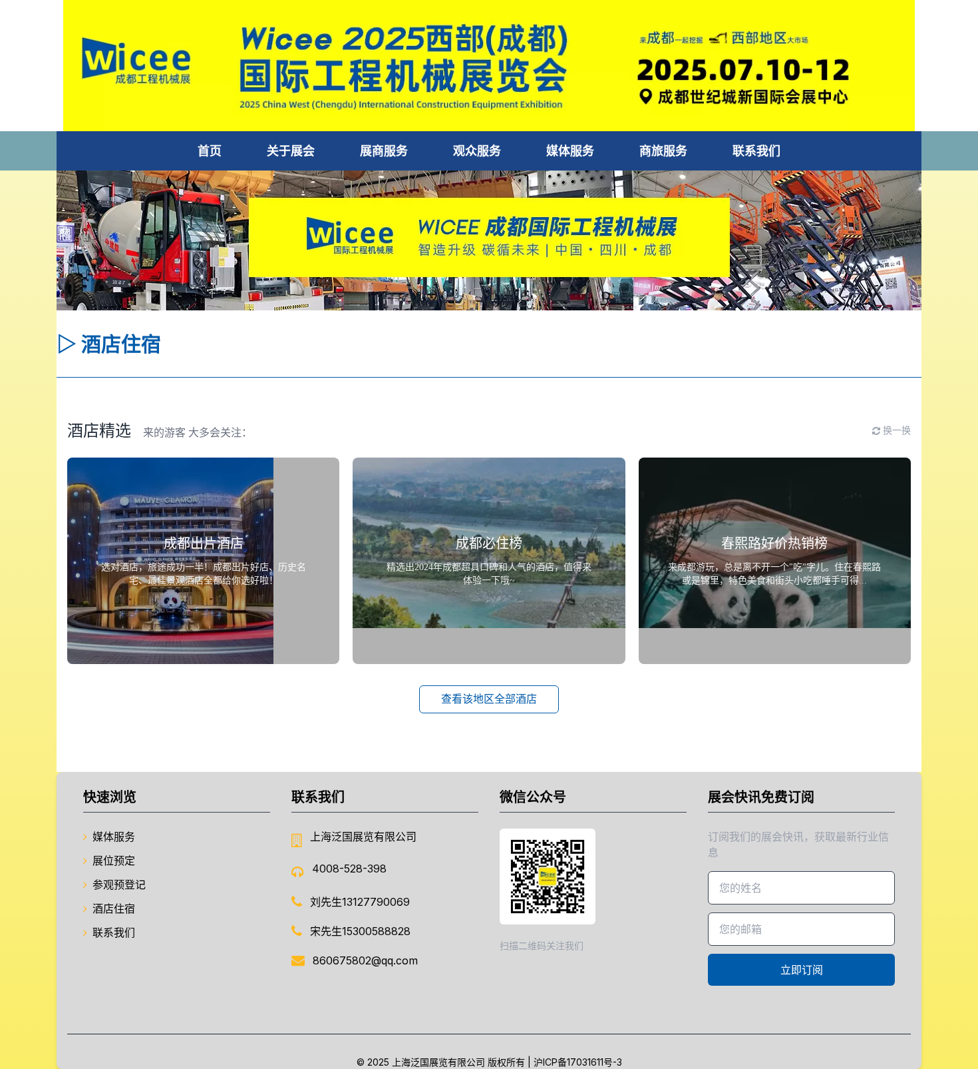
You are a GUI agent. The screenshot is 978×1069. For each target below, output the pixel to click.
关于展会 (291, 151)
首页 (210, 151)
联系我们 (756, 151)
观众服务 (477, 151)
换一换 (897, 431)
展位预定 (113, 860)
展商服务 (384, 151)
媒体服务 (570, 151)
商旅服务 (663, 151)
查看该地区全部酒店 (489, 699)
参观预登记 (119, 884)
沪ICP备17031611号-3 (578, 1062)
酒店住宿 (113, 908)
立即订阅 (801, 969)
